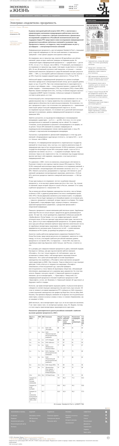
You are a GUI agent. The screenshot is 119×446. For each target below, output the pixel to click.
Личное (45, 15)
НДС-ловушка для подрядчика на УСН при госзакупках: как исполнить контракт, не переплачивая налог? (98, 78)
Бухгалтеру (28, 15)
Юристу (38, 15)
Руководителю (16, 15)
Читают (89, 55)
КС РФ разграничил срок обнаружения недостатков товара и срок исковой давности (98, 102)
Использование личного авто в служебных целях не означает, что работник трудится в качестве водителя (98, 85)
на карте (43, 439)
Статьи (19, 27)
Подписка (56, 15)
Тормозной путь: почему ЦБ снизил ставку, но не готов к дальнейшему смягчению (98, 62)
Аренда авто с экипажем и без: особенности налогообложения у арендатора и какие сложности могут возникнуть (97, 70)
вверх (108, 408)
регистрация (93, 15)
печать (26, 27)
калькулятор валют (74, 10)
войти (87, 15)
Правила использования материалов (34, 437)
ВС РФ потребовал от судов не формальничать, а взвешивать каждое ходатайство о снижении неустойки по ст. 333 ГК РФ (97, 109)
